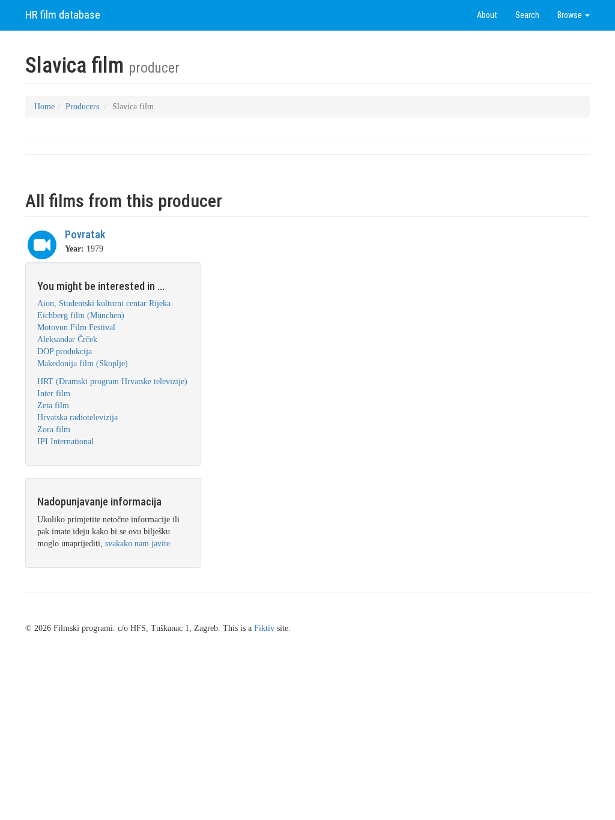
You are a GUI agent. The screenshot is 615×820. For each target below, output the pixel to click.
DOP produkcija (64, 351)
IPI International (65, 441)
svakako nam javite (137, 543)
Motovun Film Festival (76, 327)
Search (527, 15)
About (487, 15)
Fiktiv (264, 628)
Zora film (53, 429)
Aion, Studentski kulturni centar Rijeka (104, 303)
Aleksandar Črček (67, 339)
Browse (570, 15)
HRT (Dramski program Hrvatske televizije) (112, 381)
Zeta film (53, 405)
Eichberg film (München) (80, 315)
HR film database (62, 14)
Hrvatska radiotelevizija (77, 417)
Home (44, 106)
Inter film (53, 393)
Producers (82, 106)
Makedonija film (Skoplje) (82, 363)
